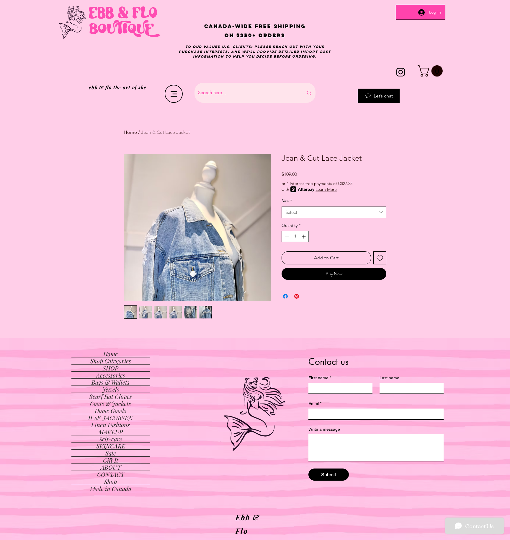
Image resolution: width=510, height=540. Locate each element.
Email (314, 403)
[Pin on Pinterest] (296, 296)
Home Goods (110, 410)
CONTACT (110, 474)
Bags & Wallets (110, 382)
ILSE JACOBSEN (110, 417)
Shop (110, 481)
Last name (389, 377)
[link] (431, 71)
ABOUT (111, 467)
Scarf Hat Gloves (110, 396)
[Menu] (174, 94)
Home (130, 132)
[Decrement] (286, 236)
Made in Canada (110, 488)
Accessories (110, 375)
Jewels (110, 389)
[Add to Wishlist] (379, 257)
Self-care (110, 438)
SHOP (110, 368)
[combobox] (334, 212)
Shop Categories (110, 360)
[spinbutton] (295, 236)
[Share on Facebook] (285, 296)
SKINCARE (110, 446)
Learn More (326, 189)
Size (287, 201)
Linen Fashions (110, 424)
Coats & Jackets (110, 403)
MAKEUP (111, 431)
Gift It (110, 460)
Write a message (324, 429)
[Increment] (304, 236)
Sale (110, 453)
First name (319, 377)
